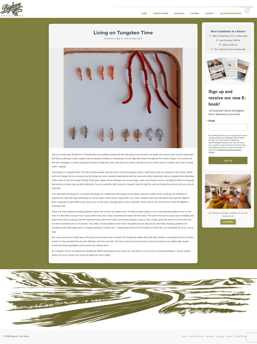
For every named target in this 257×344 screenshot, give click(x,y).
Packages (179, 13)
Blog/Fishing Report (230, 13)
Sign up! (228, 160)
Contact (209, 13)
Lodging (194, 13)
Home (144, 13)
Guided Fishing (160, 13)
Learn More (228, 222)
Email (212, 121)
